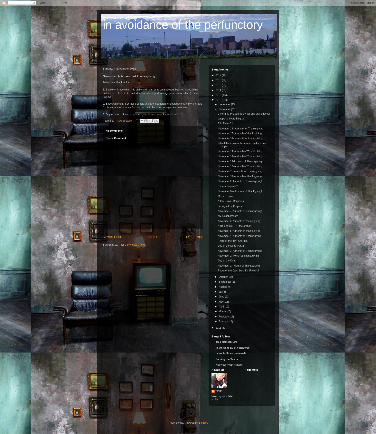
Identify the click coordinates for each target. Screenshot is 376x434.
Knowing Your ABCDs (229, 364)
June (222, 296)
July (221, 291)
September (225, 281)
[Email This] (142, 121)
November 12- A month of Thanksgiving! (240, 166)
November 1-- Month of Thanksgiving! (239, 265)
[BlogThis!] (146, 121)
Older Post (194, 237)
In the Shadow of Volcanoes (232, 347)
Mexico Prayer (226, 196)
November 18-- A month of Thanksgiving (240, 128)
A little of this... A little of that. (234, 225)
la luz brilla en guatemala (231, 353)
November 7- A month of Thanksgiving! (240, 211)
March (223, 311)
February (224, 316)
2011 (219, 327)
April (222, 306)
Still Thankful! (225, 123)
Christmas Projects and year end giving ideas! (244, 113)
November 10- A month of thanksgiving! (240, 176)
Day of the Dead (227, 260)
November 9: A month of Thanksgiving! (240, 181)
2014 (219, 90)
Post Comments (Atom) (132, 244)
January (224, 321)
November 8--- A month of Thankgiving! (240, 191)
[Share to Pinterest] (157, 121)
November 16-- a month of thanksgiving (240, 138)
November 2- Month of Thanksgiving (238, 255)
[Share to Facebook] (153, 121)
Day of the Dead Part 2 (231, 245)
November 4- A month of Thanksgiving (239, 235)
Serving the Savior (227, 359)
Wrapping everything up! (231, 118)
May (221, 301)
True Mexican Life (226, 341)
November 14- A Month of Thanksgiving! (240, 156)
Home (153, 237)
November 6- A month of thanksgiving (239, 221)
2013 (219, 95)
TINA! (218, 391)
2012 (219, 100)
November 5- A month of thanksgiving (239, 230)
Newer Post (112, 237)
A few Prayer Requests (231, 201)
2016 (219, 80)
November (225, 109)
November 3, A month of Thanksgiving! (240, 250)
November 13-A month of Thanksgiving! (240, 161)
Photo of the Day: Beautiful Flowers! (238, 270)
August (223, 286)
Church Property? (228, 186)
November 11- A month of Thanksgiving (240, 171)
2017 (219, 75)
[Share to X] (149, 121)
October (224, 276)
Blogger (203, 422)
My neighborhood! (228, 215)
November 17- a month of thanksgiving (240, 133)
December (225, 104)
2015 (219, 85)
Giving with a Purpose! (230, 206)
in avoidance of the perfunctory (183, 24)
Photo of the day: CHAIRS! (233, 240)
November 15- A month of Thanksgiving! (240, 151)
